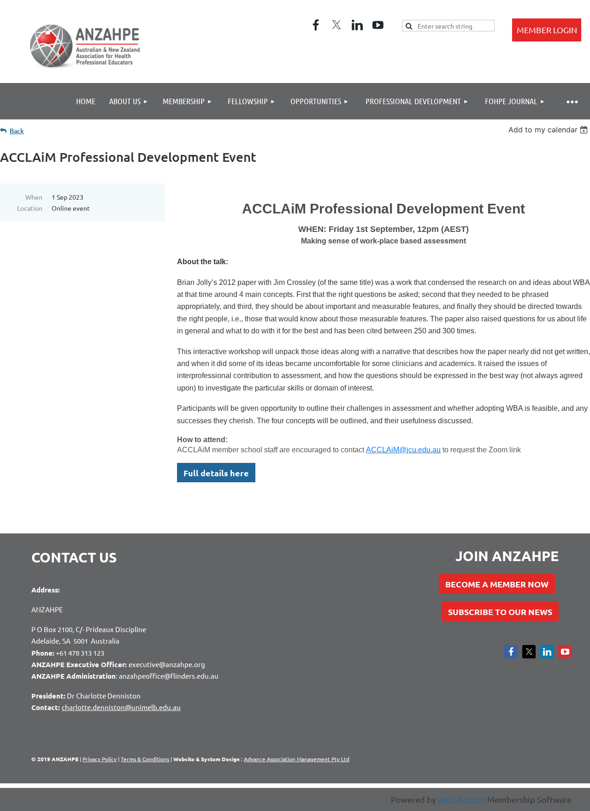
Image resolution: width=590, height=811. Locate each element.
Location (29, 208)
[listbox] (549, 129)
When (33, 197)
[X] (336, 24)
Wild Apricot (461, 799)
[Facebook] (315, 24)
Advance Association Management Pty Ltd (296, 759)
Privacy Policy (100, 759)
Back (17, 130)
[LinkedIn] (357, 24)
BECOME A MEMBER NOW (497, 584)
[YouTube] (378, 24)
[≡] (571, 101)
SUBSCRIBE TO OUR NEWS (500, 611)
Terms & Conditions (145, 759)
